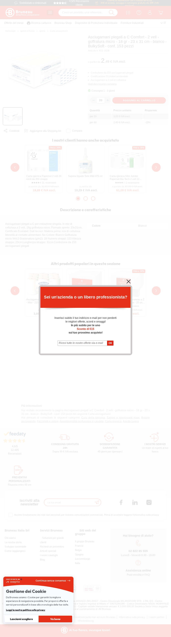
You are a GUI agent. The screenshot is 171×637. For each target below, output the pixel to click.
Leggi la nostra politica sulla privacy (25, 609)
